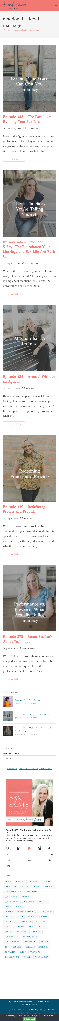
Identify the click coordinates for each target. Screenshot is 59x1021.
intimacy (40, 922)
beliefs (25, 887)
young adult (41, 957)
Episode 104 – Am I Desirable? (29, 700)
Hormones (10, 922)
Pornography (11, 937)
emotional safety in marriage (26, 30)
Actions (20, 882)
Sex (6, 947)
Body (36, 887)
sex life (17, 947)
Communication (13, 892)
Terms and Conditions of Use (38, 1002)
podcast (37, 932)
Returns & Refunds (29, 1004)
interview (25, 922)
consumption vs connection (19, 902)
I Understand (29, 1019)
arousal (46, 882)
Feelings (32, 917)
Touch (27, 957)
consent (26, 897)
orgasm (8, 932)
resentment (30, 942)
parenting (22, 932)
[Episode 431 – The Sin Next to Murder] (8, 716)
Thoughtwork (12, 957)
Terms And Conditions (28, 768)
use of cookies (49, 1016)
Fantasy (9, 917)
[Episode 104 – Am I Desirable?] (8, 701)
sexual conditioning (37, 947)
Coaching (48, 887)
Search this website (11, 754)
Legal (10, 1002)
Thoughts (35, 952)
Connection (11, 897)
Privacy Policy (45, 768)
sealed (44, 942)
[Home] (4, 30)
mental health (37, 927)
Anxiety (32, 882)
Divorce (20, 907)
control (43, 902)
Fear (20, 917)
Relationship (30, 937)
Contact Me (12, 768)
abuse (8, 882)
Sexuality (10, 952)
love (7, 927)
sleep (23, 952)
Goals (44, 917)
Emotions (47, 912)
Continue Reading (15, 158)
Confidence (32, 892)
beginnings (10, 887)
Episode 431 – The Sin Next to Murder (33, 715)
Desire (8, 907)
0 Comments (32, 128)
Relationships (12, 942)
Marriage (19, 927)
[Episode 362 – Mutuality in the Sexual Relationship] (8, 731)
